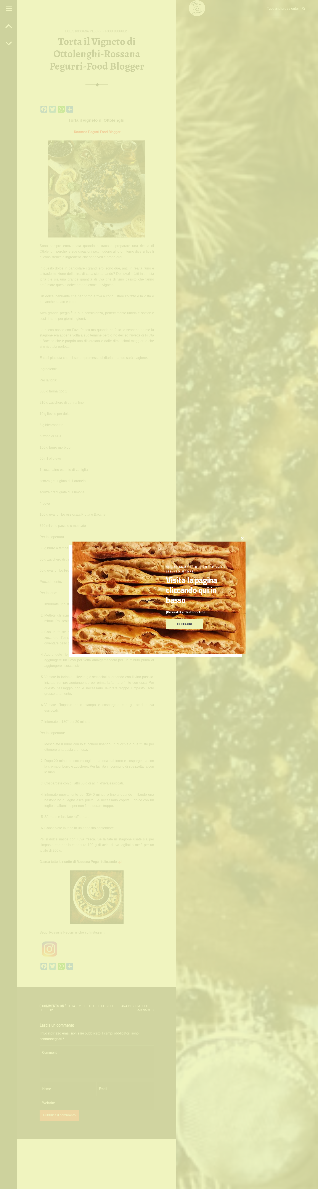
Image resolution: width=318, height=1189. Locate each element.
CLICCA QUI (184, 624)
